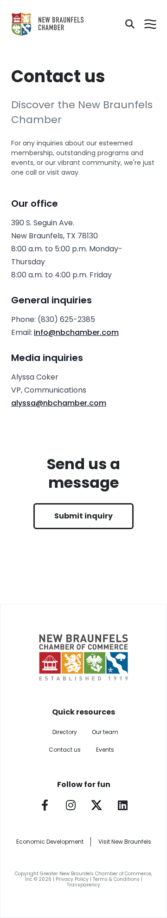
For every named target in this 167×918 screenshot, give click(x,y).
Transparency (83, 884)
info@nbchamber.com (76, 332)
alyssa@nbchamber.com (58, 403)
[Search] (130, 24)
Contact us (65, 750)
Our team (105, 732)
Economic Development (50, 842)
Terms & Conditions (116, 879)
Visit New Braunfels (124, 842)
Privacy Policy (72, 879)
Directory (64, 732)
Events (105, 750)
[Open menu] (150, 24)
